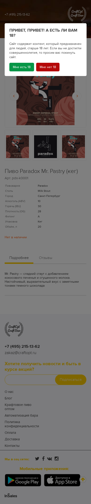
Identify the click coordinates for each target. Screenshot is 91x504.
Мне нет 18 (48, 67)
